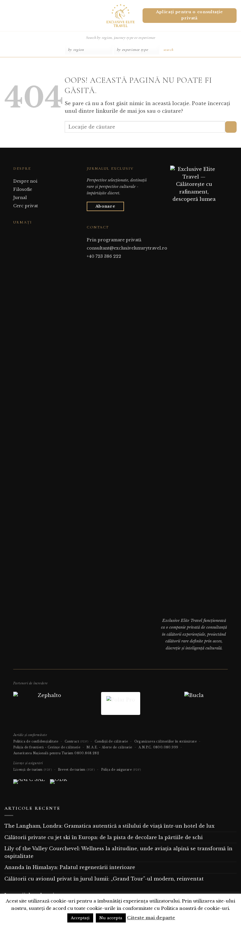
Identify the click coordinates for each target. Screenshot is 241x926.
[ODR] (58, 784)
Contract (76, 741)
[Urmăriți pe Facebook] (16, 233)
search (168, 50)
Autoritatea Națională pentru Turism (43, 753)
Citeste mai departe (151, 917)
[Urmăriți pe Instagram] (23, 233)
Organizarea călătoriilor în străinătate (165, 741)
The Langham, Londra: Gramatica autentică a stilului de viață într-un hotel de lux (109, 826)
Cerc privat (25, 205)
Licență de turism (32, 770)
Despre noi (25, 181)
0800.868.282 (86, 753)
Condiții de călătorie (111, 741)
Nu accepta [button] (110, 917)
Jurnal (20, 197)
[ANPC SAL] (29, 784)
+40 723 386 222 (104, 256)
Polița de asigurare (121, 770)
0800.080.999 (165, 747)
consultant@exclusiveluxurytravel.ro (127, 248)
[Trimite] (231, 127)
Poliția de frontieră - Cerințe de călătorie (46, 747)
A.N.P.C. (145, 747)
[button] (6, 15)
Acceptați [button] (80, 917)
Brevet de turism (76, 770)
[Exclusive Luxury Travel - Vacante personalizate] (120, 15)
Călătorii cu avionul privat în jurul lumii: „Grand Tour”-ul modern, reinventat (104, 879)
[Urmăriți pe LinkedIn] (31, 233)
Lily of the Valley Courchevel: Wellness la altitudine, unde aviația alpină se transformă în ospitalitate (118, 852)
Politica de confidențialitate (35, 741)
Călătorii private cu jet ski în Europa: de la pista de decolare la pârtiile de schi (103, 837)
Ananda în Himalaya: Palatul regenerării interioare (69, 867)
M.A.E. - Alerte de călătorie (109, 747)
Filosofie (22, 189)
